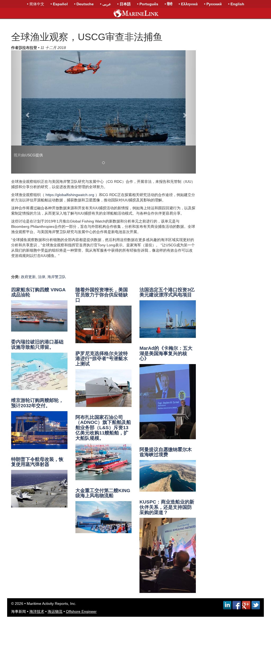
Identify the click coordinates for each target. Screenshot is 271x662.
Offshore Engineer (81, 611)
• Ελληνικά (188, 4)
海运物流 (55, 611)
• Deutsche (84, 4)
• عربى (105, 4)
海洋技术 (36, 611)
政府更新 (28, 277)
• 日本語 (124, 4)
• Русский (213, 4)
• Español (59, 4)
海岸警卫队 (56, 277)
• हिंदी (168, 4)
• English (236, 4)
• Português (147, 4)
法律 (41, 277)
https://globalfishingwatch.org (70, 195)
